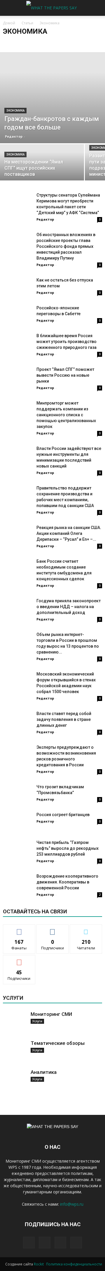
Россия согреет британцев (63, 814)
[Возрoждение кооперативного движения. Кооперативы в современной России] (17, 894)
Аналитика (44, 1072)
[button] (97, 8)
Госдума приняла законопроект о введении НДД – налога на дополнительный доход (68, 606)
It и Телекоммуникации (24, 43)
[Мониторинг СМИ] (14, 1022)
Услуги (37, 1021)
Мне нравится (19, 929)
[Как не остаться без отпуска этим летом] (17, 287)
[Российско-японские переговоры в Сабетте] (17, 317)
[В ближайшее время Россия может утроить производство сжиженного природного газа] (17, 343)
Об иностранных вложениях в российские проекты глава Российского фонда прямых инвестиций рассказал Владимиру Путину (65, 246)
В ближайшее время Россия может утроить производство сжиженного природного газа (66, 341)
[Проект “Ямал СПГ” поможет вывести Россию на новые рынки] (17, 376)
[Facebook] (29, 1242)
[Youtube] (76, 1242)
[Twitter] (44, 1242)
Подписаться (19, 959)
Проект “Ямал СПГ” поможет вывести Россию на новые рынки (65, 375)
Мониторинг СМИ (51, 1014)
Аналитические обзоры (68, 43)
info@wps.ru (71, 1204)
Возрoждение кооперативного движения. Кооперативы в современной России (67, 882)
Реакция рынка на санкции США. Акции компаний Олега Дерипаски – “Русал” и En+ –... (68, 533)
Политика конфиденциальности (74, 1264)
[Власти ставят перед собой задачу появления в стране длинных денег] (17, 721)
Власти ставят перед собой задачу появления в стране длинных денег (63, 719)
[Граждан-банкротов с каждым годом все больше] (52, 97)
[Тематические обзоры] (14, 1051)
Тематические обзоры (58, 1043)
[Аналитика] (14, 1080)
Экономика (15, 110)
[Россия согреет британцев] (17, 822)
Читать (53, 929)
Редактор (13, 136)
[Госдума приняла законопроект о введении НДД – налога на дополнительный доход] (17, 610)
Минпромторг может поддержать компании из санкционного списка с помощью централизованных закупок (66, 415)
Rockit (39, 1264)
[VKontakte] (60, 1242)
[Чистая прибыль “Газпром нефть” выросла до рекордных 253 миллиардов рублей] (17, 850)
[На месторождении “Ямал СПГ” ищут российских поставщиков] (42, 164)
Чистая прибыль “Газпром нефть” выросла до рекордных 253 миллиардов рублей (67, 848)
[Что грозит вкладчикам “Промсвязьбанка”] (17, 794)
